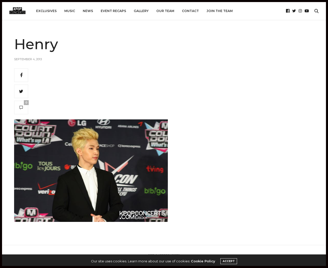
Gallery (141, 11)
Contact (190, 11)
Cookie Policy (203, 261)
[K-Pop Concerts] (17, 11)
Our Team (165, 11)
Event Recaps (113, 11)
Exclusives (46, 11)
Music (69, 11)
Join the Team (220, 11)
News (88, 11)
